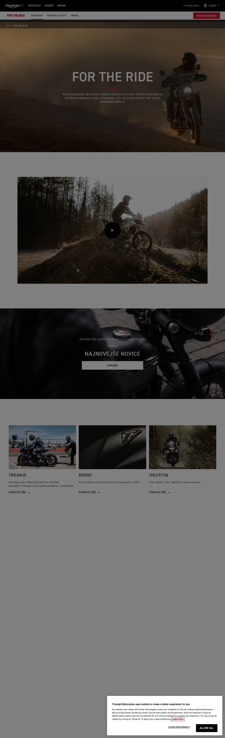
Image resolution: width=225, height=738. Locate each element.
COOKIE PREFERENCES (179, 727)
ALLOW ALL (207, 728)
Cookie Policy (178, 719)
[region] (164, 715)
